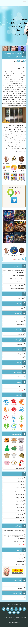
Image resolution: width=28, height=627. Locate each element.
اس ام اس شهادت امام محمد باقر (17, 288)
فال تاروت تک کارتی (20, 488)
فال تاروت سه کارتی (19, 491)
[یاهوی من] (24, 609)
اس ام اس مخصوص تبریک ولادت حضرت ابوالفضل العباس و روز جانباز (14, 271)
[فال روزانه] (8, 216)
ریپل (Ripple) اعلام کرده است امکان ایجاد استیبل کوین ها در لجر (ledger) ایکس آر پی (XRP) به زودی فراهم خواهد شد (14, 536)
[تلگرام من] (20, 609)
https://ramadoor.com (21, 152)
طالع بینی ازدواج (20, 344)
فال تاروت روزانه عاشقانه (18, 514)
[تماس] (7, 609)
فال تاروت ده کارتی (20, 507)
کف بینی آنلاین (21, 334)
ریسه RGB (21, 387)
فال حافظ (22, 554)
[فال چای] (20, 238)
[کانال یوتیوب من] (14, 612)
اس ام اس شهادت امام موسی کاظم (17, 278)
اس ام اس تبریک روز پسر (19, 282)
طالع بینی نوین (21, 588)
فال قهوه (22, 318)
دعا (23, 357)
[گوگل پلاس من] (18, 612)
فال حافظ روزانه (20, 558)
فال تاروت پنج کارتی (20, 497)
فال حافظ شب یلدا (20, 561)
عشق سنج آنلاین (20, 377)
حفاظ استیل (13, 83)
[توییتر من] (3, 609)
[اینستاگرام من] (12, 609)
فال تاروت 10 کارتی (6, 181)
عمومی (16, 259)
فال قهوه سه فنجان (20, 321)
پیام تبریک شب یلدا (20, 564)
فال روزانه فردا (21, 598)
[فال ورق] (8, 238)
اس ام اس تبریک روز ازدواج (18, 275)
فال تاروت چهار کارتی (19, 494)
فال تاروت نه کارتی (20, 504)
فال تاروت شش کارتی (19, 501)
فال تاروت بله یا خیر (20, 517)
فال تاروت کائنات (20, 484)
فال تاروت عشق (20, 511)
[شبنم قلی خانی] (6, 49)
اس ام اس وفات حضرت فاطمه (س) (17, 285)
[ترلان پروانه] (14, 49)
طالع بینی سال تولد (20, 468)
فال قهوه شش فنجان (19, 324)
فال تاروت (22, 520)
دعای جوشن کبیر (20, 354)
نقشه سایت (9, 622)
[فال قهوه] (20, 227)
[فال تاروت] (20, 216)
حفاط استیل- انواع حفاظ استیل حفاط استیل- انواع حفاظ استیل (14, 55)
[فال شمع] (8, 227)
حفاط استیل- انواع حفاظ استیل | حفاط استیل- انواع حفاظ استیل (19, 24)
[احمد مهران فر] (22, 49)
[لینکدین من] (10, 612)
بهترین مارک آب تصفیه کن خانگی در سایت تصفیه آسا (14, 531)
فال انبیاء (22, 308)
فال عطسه (22, 585)
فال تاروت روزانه (20, 478)
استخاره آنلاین (21, 298)
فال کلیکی (22, 367)
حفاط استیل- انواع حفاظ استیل (17, 541)
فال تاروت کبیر (21, 481)
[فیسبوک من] (16, 609)
